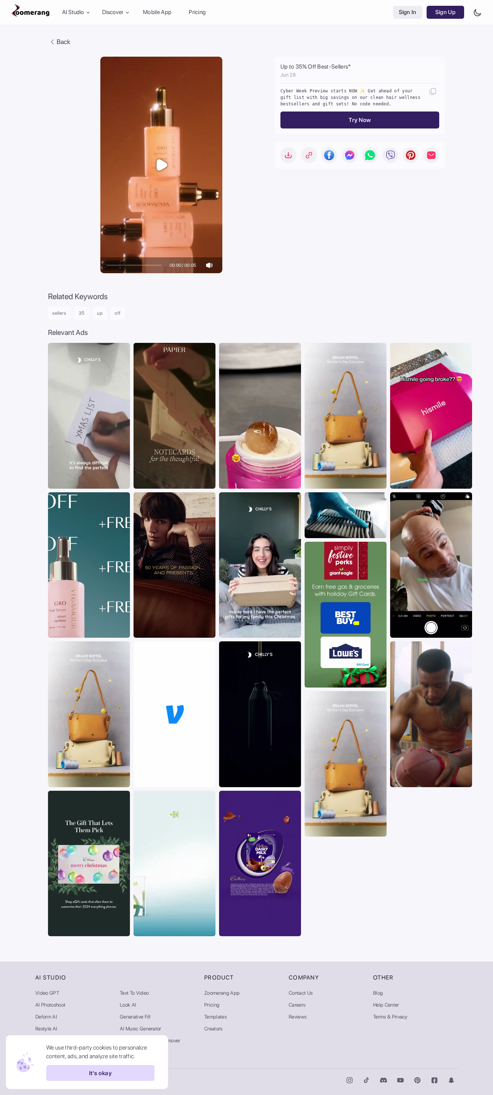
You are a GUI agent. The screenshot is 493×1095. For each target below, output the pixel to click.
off (118, 313)
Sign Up (445, 12)
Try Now (360, 120)
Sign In (407, 12)
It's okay (100, 1073)
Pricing (197, 12)
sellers (59, 313)
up (99, 313)
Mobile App (157, 12)
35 (82, 313)
